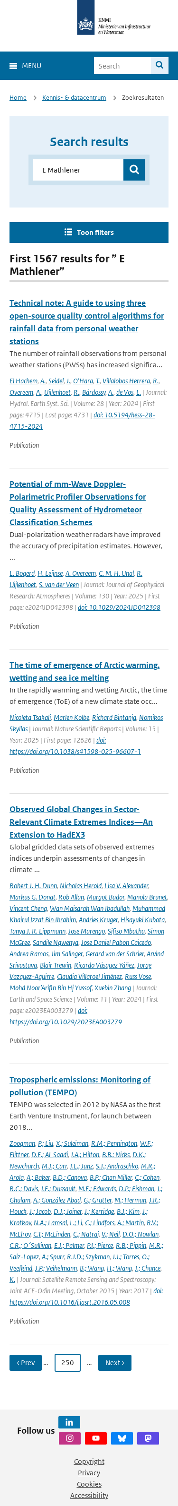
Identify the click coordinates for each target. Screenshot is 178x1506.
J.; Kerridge (99, 1211)
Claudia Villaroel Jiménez (89, 976)
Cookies (89, 1484)
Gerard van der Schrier (114, 953)
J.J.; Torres (125, 1256)
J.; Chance (147, 1268)
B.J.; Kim (128, 1211)
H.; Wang (119, 1268)
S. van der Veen (59, 584)
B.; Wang (92, 1268)
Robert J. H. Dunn (33, 885)
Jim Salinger (67, 953)
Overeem (21, 392)
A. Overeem (81, 573)
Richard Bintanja (114, 717)
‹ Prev (26, 1362)
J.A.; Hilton (85, 1154)
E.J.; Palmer (69, 1245)
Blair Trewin (55, 965)
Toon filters (95, 232)
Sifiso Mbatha (126, 930)
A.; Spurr (53, 1256)
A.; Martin (130, 1222)
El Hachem (23, 380)
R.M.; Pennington (114, 1143)
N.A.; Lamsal (50, 1222)
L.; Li (76, 1222)
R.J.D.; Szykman (88, 1256)
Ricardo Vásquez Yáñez (104, 965)
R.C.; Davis (23, 1188)
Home (18, 98)
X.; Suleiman (72, 1143)
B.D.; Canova (70, 1177)
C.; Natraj (86, 1233)
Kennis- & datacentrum (74, 98)
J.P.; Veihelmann (56, 1268)
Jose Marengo (86, 930)
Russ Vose (138, 976)
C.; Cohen (147, 1177)
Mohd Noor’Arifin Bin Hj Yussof (50, 987)
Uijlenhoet (57, 392)
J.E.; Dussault (58, 1188)
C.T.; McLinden (51, 1233)
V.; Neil (111, 1233)
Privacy (89, 1472)
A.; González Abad (57, 1199)
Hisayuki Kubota (143, 919)
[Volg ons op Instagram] (70, 1438)
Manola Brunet (147, 896)
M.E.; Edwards (97, 1188)
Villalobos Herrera (126, 380)
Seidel (56, 380)
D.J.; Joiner (68, 1211)
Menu (31, 65)
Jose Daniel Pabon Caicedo (116, 942)
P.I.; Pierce (100, 1245)
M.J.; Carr (54, 1165)
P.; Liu (45, 1143)
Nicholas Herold (81, 885)
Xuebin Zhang (112, 987)
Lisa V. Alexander (126, 885)
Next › (114, 1362)
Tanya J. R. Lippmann (37, 930)
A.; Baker (38, 1177)
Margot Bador (105, 896)
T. (98, 380)
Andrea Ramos (28, 953)
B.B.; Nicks (116, 1154)
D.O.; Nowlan (140, 1233)
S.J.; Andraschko (117, 1165)
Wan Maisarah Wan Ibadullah (90, 908)
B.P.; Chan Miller (111, 1177)
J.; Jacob (40, 1211)
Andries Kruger (98, 919)
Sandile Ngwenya (55, 942)
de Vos (124, 392)
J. (68, 380)
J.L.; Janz (81, 1165)
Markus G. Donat (32, 896)
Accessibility (89, 1495)
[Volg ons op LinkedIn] (69, 1422)
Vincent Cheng (28, 908)
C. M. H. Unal (116, 573)
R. (156, 380)
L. (138, 392)
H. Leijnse (50, 573)
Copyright (89, 1461)
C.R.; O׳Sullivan (30, 1245)
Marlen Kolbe (71, 717)
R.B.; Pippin (131, 1245)
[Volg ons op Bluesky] (122, 1438)
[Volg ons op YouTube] (96, 1438)
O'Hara (83, 380)
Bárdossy (93, 392)
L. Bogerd (22, 573)
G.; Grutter (98, 1199)
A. (43, 380)
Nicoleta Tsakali (30, 717)
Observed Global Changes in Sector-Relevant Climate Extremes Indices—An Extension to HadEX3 (81, 822)
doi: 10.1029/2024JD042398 (119, 607)
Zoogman (22, 1143)
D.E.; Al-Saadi (49, 1154)
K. (12, 1279)
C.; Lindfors (99, 1222)
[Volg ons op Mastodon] (148, 1438)
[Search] (160, 65)
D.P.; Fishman (136, 1188)
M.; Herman (130, 1199)
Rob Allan (71, 896)
